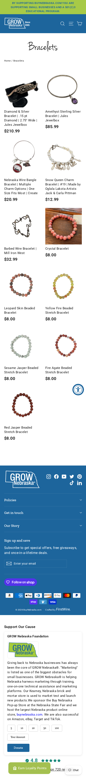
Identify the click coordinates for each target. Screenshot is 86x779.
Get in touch (13, 513)
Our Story (11, 526)
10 (22, 728)
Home (7, 60)
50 (44, 728)
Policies (10, 500)
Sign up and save (17, 540)
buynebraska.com (30, 714)
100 (57, 728)
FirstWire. (63, 609)
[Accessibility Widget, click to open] (78, 389)
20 (33, 728)
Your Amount (18, 737)
